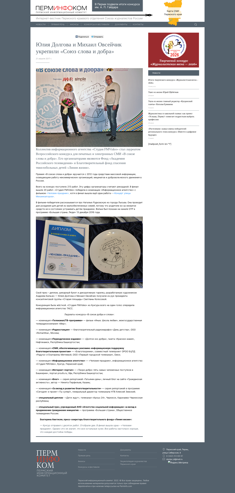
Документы (121, 24)
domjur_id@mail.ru (174, 459)
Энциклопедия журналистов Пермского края (133, 462)
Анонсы (74, 24)
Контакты (138, 24)
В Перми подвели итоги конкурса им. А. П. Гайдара (117, 6)
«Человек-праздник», (58, 193)
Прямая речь (57, 24)
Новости (41, 24)
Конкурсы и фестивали (96, 24)
